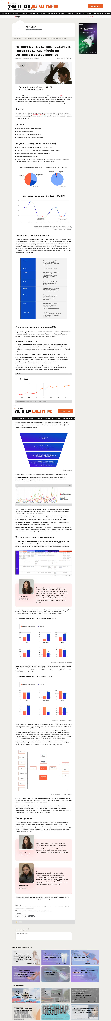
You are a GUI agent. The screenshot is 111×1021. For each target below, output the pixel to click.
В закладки (31, 916)
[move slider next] (19, 374)
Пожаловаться (37, 29)
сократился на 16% (57, 96)
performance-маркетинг (43, 910)
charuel (50, 910)
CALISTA (42, 115)
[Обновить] (28, 929)
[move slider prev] (17, 374)
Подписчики (23, 35)
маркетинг (21, 910)
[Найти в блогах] (96, 16)
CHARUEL (36, 115)
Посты (17, 35)
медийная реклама (32, 910)
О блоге (30, 35)
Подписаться (29, 29)
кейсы (26, 910)
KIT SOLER (31, 27)
